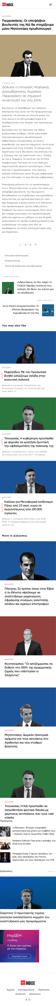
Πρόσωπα (43, 990)
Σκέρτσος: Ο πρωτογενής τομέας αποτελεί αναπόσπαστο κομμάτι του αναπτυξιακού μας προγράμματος (24, 917)
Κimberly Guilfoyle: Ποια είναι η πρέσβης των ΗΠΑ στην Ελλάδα (34, 842)
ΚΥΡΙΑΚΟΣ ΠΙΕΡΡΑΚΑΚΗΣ (16, 256)
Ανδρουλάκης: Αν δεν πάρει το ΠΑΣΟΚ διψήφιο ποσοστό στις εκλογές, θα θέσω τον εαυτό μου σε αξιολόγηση (35, 287)
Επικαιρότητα (26, 990)
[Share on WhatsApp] (31, 245)
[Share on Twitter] (25, 245)
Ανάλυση (20, 994)
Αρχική (10, 990)
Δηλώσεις (6, 16)
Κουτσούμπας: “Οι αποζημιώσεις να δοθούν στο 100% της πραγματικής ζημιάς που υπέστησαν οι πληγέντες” (29, 669)
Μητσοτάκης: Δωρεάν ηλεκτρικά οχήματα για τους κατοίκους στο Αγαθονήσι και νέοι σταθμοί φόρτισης (26, 740)
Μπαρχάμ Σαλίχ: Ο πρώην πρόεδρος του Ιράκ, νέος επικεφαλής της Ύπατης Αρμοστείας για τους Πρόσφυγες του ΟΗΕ (33, 856)
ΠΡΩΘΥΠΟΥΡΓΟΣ (12, 261)
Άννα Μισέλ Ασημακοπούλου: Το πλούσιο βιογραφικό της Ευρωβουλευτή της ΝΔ (20, 309)
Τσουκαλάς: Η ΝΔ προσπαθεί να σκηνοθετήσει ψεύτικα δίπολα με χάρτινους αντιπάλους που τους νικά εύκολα (29, 811)
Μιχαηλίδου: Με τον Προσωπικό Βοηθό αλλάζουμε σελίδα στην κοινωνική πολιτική (25, 375)
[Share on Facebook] (20, 245)
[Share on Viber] (36, 245)
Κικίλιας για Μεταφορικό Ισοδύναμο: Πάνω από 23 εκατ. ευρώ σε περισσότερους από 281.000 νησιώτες (28, 507)
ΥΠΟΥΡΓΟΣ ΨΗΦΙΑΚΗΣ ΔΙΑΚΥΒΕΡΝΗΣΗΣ (23, 266)
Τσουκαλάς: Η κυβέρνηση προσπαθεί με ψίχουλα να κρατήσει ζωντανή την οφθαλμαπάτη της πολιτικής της (28, 442)
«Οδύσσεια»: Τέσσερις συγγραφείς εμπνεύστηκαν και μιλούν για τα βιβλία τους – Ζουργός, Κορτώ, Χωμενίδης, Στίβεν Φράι (33, 830)
